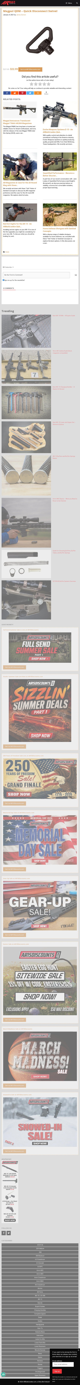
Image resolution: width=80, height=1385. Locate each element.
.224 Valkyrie (40, 1248)
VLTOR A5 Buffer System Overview (64, 581)
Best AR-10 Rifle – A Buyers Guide (64, 315)
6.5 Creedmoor (40, 1259)
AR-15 (40, 1299)
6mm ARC (40, 1270)
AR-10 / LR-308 (40, 1296)
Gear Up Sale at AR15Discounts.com (16, 878)
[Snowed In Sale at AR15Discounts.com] (40, 1145)
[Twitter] (30, 93)
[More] (37, 93)
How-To (40, 1328)
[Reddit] (14, 93)
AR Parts (40, 1292)
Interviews (40, 1335)
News (40, 1353)
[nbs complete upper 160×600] (10, 1222)
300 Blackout (40, 1256)
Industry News (40, 1332)
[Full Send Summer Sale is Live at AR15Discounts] (40, 662)
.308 (40, 1252)
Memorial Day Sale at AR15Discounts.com (18, 813)
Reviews (40, 1361)
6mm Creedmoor (40, 1277)
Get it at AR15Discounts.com (30, 69)
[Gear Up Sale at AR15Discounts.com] (40, 929)
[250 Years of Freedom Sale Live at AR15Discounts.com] (40, 798)
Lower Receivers (40, 1346)
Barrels (40, 1303)
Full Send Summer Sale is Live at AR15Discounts (21, 630)
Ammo (40, 1288)
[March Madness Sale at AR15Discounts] (40, 1080)
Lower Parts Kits (40, 1343)
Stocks (40, 1364)
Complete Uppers (40, 1314)
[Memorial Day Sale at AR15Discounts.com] (40, 863)
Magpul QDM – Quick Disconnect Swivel (30, 11)
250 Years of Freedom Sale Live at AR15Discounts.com (23, 756)
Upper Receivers (40, 1375)
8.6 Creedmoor (40, 1285)
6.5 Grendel (40, 1263)
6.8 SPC (40, 1267)
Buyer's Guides (40, 1306)
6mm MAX (40, 1281)
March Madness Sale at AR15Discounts (17, 1029)
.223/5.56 (40, 1245)
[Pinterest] (22, 93)
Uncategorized (40, 1372)
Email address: (57, 1361)
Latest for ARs (40, 1339)
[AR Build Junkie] (8, 3)
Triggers (40, 1368)
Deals (7, 252)
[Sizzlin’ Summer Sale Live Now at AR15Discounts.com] (40, 741)
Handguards (40, 1324)
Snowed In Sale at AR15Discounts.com (17, 1095)
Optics (40, 1357)
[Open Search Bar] (77, 3)
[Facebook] (7, 93)
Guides (40, 1321)
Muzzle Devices (40, 1350)
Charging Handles (40, 1310)
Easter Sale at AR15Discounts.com (16, 944)
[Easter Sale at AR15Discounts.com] (40, 1014)
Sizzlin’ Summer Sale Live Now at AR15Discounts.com (23, 677)
